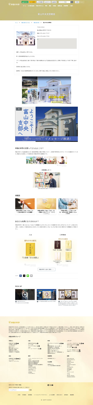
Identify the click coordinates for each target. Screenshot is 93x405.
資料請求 (25, 2)
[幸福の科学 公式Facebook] (48, 385)
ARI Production (71, 344)
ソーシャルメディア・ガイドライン (40, 394)
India (68, 365)
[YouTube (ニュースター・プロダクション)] (83, 343)
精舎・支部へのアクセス (13, 348)
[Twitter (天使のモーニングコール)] (78, 351)
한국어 (68, 370)
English (82, 2)
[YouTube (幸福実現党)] (18, 358)
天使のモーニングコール (72, 351)
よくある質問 (52, 394)
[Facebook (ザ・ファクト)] (76, 347)
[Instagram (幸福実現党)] (19, 358)
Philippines (70, 367)
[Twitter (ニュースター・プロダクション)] (79, 343)
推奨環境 (30, 394)
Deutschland (70, 362)
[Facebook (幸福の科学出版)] (37, 343)
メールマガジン (12, 345)
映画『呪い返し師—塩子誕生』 (54, 348)
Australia (69, 368)
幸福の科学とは (39, 5)
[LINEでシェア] (28, 276)
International (70, 358)
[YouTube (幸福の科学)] (18, 343)
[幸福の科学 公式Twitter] (50, 385)
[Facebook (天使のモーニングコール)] (79, 351)
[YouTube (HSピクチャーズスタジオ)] (62, 343)
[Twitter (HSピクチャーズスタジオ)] (59, 343)
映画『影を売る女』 (51, 353)
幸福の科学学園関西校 (33, 363)
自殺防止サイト (51, 364)
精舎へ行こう (11, 347)
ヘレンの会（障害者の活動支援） (54, 365)
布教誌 (54, 5)
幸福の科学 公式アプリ (13, 350)
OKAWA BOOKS (71, 376)
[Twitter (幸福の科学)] (14, 343)
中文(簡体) (69, 369)
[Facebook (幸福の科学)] (16, 343)
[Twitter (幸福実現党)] (14, 358)
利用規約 (24, 394)
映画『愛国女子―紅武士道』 (53, 347)
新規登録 (40, 2)
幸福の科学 (11, 343)
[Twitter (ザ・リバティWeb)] (37, 346)
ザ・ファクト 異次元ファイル (73, 349)
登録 (30, 390)
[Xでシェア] (24, 276)
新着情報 (66, 5)
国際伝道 (60, 5)
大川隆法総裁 (31, 5)
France (69, 363)
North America (71, 359)
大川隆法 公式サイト (13, 344)
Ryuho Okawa (70, 375)
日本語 (77, 2)
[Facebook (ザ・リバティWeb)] (39, 346)
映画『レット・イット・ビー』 (53, 349)
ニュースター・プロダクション (73, 343)
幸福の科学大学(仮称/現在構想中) (35, 364)
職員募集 (72, 394)
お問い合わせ (59, 394)
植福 (54, 2)
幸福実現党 (11, 358)
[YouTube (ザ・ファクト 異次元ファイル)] (79, 350)
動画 (50, 5)
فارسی (68, 374)
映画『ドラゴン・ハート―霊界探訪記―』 (56, 352)
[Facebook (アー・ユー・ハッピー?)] (40, 348)
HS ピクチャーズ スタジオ (53, 343)
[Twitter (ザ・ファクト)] (74, 347)
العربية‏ (68, 373)
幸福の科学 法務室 (13, 349)
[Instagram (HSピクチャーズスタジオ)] (48, 344)
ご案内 (71, 5)
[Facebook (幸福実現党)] (16, 358)
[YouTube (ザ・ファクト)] (72, 347)
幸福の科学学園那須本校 (33, 362)
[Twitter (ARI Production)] (76, 344)
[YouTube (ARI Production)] (78, 344)
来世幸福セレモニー (52, 358)
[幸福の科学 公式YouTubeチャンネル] (52, 385)
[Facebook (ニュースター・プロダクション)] (81, 343)
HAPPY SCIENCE (47, 399)
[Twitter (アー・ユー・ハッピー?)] (38, 348)
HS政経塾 (30, 365)
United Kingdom (71, 364)
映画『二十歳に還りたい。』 (53, 350)
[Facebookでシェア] (20, 276)
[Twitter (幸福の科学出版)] (36, 343)
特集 (46, 5)
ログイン (47, 2)
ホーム (24, 5)
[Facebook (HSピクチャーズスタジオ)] (61, 343)
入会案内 (32, 2)
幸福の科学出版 (31, 343)
